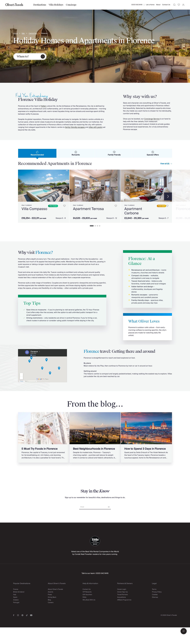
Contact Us (166, 5)
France (15, 589)
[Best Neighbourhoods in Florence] (95, 437)
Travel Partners (122, 594)
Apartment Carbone (133, 211)
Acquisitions (121, 597)
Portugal (16, 602)
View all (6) (164, 164)
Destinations (39, 4)
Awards (50, 592)
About (158, 5)
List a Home (150, 5)
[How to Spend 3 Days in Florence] (146, 437)
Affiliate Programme (124, 600)
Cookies (155, 594)
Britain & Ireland (18, 592)
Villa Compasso (34, 209)
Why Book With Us (89, 600)
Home (15, 33)
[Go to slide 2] (95, 225)
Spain (15, 597)
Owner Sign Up (122, 592)
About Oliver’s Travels (55, 589)
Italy (23, 33)
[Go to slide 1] (92, 225)
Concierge (71, 4)
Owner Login (121, 589)
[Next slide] (66, 186)
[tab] (37, 153)
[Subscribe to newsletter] (108, 506)
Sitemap (155, 597)
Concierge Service (152, 118)
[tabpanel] (95, 195)
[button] (184, 631)
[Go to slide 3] (97, 225)
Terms (154, 589)
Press (50, 594)
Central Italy (33, 33)
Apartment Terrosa (88, 209)
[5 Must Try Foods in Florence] (43, 437)
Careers (50, 602)
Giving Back (52, 597)
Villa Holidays (56, 4)
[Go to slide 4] (99, 225)
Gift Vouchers (87, 594)
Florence (44, 33)
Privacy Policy (157, 592)
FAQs (84, 597)
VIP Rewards (87, 592)
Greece (15, 600)
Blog (49, 600)
